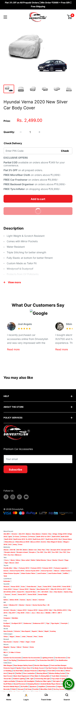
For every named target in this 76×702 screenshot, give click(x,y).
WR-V (54, 613)
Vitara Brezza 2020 (22, 542)
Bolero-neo (33, 550)
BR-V (60, 613)
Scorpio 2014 (55, 550)
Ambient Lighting (19, 678)
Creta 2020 (66, 586)
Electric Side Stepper (41, 665)
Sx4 (60, 539)
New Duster (8, 642)
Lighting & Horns (47, 658)
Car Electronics (60, 658)
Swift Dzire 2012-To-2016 (23, 539)
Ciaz (50, 534)
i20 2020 (45, 592)
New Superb (26, 631)
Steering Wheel (42, 673)
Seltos (6, 600)
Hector (28, 605)
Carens (22, 600)
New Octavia (8, 631)
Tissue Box (7, 678)
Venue (15, 589)
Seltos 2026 (14, 600)
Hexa (49, 560)
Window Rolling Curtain (57, 673)
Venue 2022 (24, 589)
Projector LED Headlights (25, 681)
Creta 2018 (56, 586)
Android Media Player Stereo (51, 684)
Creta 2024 (7, 589)
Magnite (6, 647)
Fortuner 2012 (24, 568)
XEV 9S (19, 550)
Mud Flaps (42, 671)
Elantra (32, 589)
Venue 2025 (15, 586)
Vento (41, 636)
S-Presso (24, 536)
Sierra (12, 560)
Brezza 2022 (35, 542)
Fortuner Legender (60, 568)
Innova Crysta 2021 (32, 571)
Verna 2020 (32, 594)
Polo (35, 636)
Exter (23, 586)
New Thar (41, 550)
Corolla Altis (8, 568)
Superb (34, 631)
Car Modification (62, 660)
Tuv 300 (40, 552)
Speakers (33, 686)
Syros (29, 600)
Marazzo (18, 555)
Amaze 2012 (21, 610)
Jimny (15, 544)
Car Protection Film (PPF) (45, 660)
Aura (39, 586)
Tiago (66, 560)
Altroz (18, 560)
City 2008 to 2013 (60, 610)
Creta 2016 (47, 586)
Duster (16, 642)
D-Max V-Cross (15, 652)
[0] (69, 17)
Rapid (46, 631)
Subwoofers (51, 686)
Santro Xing (68, 592)
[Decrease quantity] (20, 132)
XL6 (9, 544)
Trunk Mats (55, 676)
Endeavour (27, 623)
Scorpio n (32, 552)
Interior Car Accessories (31, 658)
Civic (28, 613)
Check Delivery (13, 143)
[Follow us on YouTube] (26, 496)
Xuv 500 (55, 552)
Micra (19, 647)
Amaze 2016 (32, 610)
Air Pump (28, 689)
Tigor (6, 563)
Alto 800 (7, 534)
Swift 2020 (65, 536)
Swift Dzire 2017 (39, 539)
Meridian (15, 618)
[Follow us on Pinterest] (19, 496)
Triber (22, 642)
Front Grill (51, 671)
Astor (5, 605)
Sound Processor (20, 684)
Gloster (21, 605)
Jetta (23, 636)
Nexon (12, 563)
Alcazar (6, 586)
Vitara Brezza (9, 542)
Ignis (10, 536)
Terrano (25, 647)
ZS (48, 605)
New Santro (58, 592)
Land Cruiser (41, 573)
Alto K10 (22, 534)
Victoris (14, 534)
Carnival (41, 600)
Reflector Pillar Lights (43, 681)
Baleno (28, 534)
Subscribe (15, 469)
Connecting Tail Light (42, 678)
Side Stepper (8, 665)
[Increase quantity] (39, 132)
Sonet (35, 600)
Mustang (7, 626)
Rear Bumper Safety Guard (23, 665)
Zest (17, 563)
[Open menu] (5, 17)
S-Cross (16, 536)
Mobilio (48, 613)
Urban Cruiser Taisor (28, 573)
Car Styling (12, 660)
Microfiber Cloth (46, 689)
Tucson (7, 594)
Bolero (25, 550)
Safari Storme (41, 560)
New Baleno (36, 534)
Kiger (28, 642)
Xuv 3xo (11, 555)
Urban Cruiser (66, 571)
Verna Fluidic (42, 594)
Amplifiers (41, 686)
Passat (29, 636)
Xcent (14, 594)
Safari (33, 560)
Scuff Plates (8, 684)
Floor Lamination (29, 673)
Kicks (32, 647)
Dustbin (36, 689)
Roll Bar (18, 673)
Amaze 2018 (43, 610)
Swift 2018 (56, 536)
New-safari (26, 560)
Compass (7, 618)
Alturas (6, 550)
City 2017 (12, 613)
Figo (47, 623)
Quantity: (9, 131)
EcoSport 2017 (17, 623)
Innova (6, 571)
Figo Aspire (55, 623)
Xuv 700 (63, 552)
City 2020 (20, 613)
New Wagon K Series (54, 542)
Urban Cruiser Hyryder (11, 573)
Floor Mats (34, 676)
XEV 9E (12, 550)
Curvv (7, 560)
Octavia (17, 631)
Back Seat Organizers (21, 676)
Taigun (12, 636)
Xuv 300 (48, 552)
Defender (7, 581)
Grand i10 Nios (31, 592)
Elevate (13, 610)
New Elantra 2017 (43, 589)
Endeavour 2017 (39, 623)
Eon (51, 592)
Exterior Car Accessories (12, 658)
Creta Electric (31, 586)
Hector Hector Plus (39, 605)
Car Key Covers (59, 689)
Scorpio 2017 (66, 550)
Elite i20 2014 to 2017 (58, 589)
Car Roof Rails (18, 671)
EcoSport (7, 623)
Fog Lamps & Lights (58, 678)
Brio (50, 610)
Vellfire (65, 573)
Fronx (20, 544)
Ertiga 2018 (62, 534)
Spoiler (18, 668)
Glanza (56, 571)
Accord (6, 610)
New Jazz (40, 613)
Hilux (16, 568)
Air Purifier (24, 686)
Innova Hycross (46, 571)
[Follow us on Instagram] (12, 496)
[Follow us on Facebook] (6, 496)
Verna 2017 (22, 594)
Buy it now (51, 212)
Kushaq (53, 631)
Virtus (6, 636)
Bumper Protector (31, 671)
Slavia (41, 631)
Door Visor (26, 668)
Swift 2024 (8, 539)
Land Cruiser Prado (54, 573)
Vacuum (21, 689)
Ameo (18, 636)
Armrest (64, 676)
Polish (14, 689)
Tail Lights (56, 681)
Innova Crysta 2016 (17, 571)
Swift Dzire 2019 (51, 539)
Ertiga (55, 534)
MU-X (6, 652)
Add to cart (38, 199)
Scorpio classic (10, 552)
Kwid (33, 642)
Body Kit (11, 673)
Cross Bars (60, 671)
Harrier (54, 560)
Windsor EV (13, 605)
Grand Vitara (67, 539)
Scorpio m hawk (22, 552)
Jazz (33, 613)
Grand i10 (20, 592)
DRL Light (30, 678)
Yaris (5, 576)
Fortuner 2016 (36, 568)
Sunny (13, 647)
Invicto (43, 542)
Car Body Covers (38, 668)
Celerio (44, 534)
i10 (39, 592)
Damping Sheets (33, 684)
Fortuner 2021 (47, 568)
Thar (47, 550)
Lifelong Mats (45, 676)
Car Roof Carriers (52, 668)
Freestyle (64, 623)
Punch (61, 560)
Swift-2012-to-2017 (44, 536)
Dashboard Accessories (26, 660)
